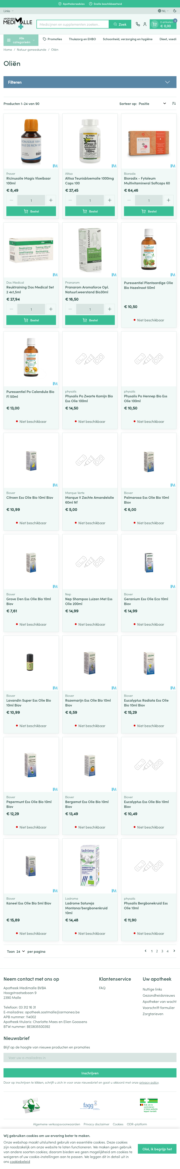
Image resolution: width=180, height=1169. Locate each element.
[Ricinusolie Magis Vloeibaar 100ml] (31, 141)
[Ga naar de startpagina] (18, 24)
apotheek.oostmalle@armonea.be (52, 1011)
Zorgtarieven (153, 1013)
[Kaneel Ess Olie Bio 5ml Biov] (31, 866)
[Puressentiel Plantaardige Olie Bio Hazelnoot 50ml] (148, 250)
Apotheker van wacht (159, 1001)
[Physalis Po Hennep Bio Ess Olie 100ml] (148, 358)
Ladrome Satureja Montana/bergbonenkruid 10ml (86, 908)
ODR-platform (137, 1124)
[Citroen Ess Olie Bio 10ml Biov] (31, 460)
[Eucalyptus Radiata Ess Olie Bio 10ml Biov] (148, 663)
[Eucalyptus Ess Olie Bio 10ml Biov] (148, 764)
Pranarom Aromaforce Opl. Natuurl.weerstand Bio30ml (87, 289)
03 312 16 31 (27, 1007)
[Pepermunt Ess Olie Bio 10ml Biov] (31, 764)
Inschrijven (90, 1072)
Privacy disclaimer (96, 1124)
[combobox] (72, 24)
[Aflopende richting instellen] (173, 103)
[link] (146, 951)
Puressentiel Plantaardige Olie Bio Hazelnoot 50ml (148, 285)
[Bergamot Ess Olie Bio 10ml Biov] (90, 764)
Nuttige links (152, 989)
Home (8, 49)
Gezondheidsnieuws (159, 995)
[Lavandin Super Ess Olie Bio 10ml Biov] (31, 663)
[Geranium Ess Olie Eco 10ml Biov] (148, 561)
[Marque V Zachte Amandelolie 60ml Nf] (90, 460)
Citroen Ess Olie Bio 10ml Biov (29, 497)
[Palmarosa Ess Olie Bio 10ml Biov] (148, 460)
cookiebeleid (20, 1161)
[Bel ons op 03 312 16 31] (138, 24)
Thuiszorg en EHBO (82, 39)
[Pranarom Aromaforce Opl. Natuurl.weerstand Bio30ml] (90, 250)
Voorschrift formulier (159, 1007)
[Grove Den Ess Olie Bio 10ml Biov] (31, 561)
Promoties (55, 39)
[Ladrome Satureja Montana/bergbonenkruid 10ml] (90, 866)
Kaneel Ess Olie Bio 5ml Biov (28, 903)
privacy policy (148, 1082)
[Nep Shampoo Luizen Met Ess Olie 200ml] (90, 561)
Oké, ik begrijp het (157, 1148)
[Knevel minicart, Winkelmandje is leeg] (154, 24)
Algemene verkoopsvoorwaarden (56, 1124)
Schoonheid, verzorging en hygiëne (128, 39)
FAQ (102, 987)
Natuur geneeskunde (31, 49)
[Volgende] (173, 951)
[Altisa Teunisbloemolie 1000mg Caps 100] (90, 141)
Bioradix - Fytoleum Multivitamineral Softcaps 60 (147, 180)
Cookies (118, 1124)
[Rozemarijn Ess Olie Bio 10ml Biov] (90, 663)
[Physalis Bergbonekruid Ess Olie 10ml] (148, 866)
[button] (90, 82)
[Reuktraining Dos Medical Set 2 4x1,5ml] (31, 250)
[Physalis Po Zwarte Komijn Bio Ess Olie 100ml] (90, 358)
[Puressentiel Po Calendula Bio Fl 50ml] (31, 358)
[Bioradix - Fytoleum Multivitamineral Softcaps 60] (148, 141)
